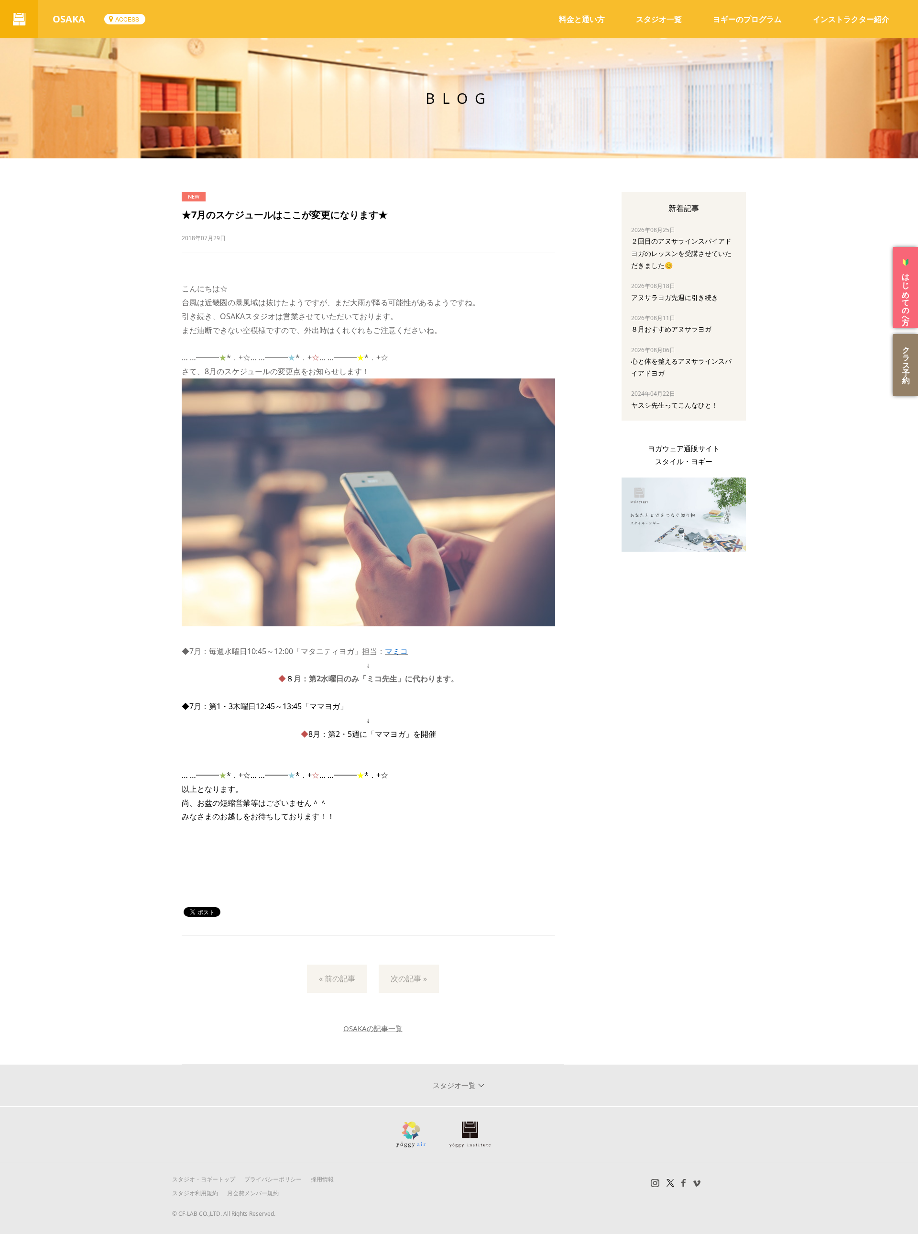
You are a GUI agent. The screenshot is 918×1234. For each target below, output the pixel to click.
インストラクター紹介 (851, 19)
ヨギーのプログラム (747, 19)
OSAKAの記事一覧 (373, 1028)
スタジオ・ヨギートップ (203, 1179)
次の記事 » (409, 978)
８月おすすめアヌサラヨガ (671, 329)
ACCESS (127, 19)
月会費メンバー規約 (253, 1193)
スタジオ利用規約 (195, 1193)
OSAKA (69, 18)
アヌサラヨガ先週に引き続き (674, 297)
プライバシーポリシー (273, 1179)
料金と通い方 (582, 19)
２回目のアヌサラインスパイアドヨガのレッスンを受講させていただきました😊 (681, 252)
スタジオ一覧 (659, 19)
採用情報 (322, 1179)
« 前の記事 (337, 978)
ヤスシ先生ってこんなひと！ (674, 405)
